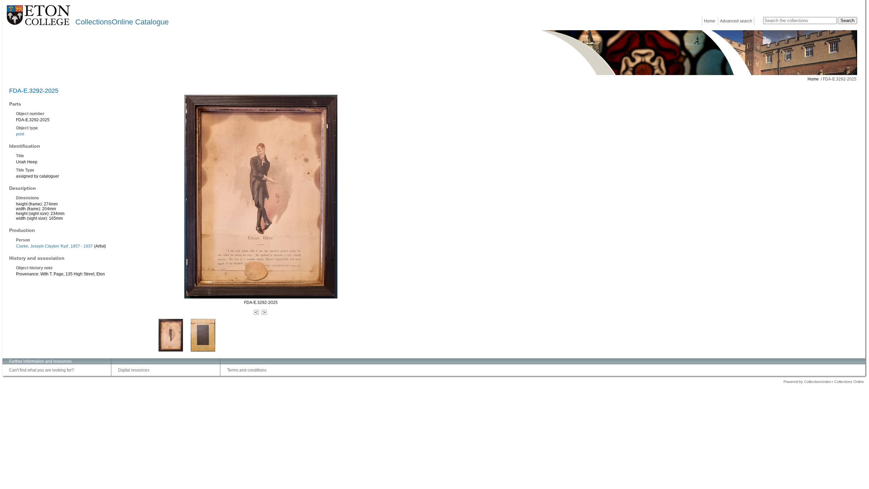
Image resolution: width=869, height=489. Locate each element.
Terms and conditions (246, 370)
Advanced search (736, 21)
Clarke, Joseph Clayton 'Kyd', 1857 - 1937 (54, 246)
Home (709, 21)
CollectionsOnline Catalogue (122, 22)
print (20, 134)
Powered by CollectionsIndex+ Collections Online (823, 382)
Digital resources (133, 370)
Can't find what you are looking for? (41, 370)
